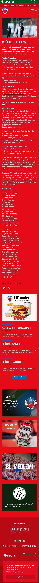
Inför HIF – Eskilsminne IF (13, 362)
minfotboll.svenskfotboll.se (14, 94)
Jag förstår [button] (20, 577)
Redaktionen (17, 283)
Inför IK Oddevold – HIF (12, 344)
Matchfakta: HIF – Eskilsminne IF (16, 327)
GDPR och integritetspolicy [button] (14, 572)
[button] (34, 10)
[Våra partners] (19, 5)
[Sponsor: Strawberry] (34, 2)
